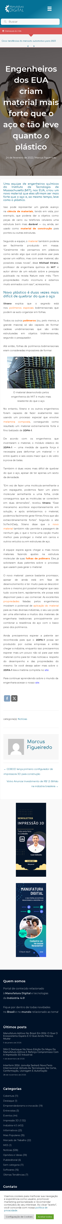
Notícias (22, 719)
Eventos (7, 1115)
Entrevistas (9, 1110)
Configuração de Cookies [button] (19, 1216)
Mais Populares (11, 1135)
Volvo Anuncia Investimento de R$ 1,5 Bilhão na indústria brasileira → (32, 782)
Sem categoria (11, 1164)
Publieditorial (10, 1160)
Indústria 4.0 (10, 1125)
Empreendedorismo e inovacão (20, 1105)
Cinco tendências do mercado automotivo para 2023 (29, 41)
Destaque (8, 1100)
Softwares (8, 1169)
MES (5, 1145)
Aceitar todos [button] (45, 1216)
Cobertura (8, 1095)
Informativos (10, 1130)
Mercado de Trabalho (14, 1140)
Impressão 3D (11, 1120)
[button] (28, 46)
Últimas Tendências (14, 1174)
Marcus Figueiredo (45, 157)
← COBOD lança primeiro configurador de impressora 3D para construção (28, 770)
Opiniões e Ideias (12, 1155)
